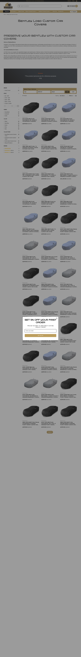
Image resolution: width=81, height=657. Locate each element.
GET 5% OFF (40, 335)
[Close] (56, 318)
